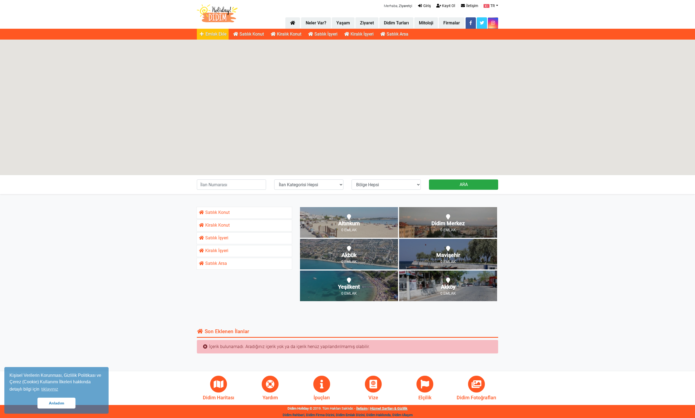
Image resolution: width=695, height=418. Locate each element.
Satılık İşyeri (325, 34)
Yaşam (343, 22)
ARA (464, 184)
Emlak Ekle (215, 34)
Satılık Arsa (397, 34)
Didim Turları (396, 22)
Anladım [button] (56, 403)
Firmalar (451, 22)
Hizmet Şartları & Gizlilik (388, 408)
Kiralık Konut (288, 34)
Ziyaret (367, 22)
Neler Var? (316, 22)
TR (492, 6)
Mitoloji (426, 22)
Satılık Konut (251, 34)
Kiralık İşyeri (361, 34)
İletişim (471, 6)
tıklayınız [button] (49, 389)
